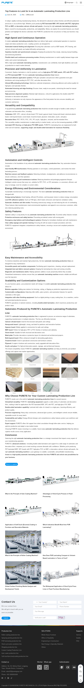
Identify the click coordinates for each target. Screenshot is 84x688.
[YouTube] (2, 678)
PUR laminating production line (11, 641)
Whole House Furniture (48, 635)
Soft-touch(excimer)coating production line (15, 656)
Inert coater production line (10, 653)
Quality (78, 638)
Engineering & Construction (50, 641)
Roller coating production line (11, 635)
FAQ (77, 641)
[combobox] (35, 602)
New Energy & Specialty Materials (52, 644)
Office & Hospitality (47, 638)
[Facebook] (5, 678)
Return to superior (11, 464)
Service (78, 635)
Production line (7, 631)
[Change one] (61, 617)
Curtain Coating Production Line (12, 650)
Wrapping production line (9, 647)
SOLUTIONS (45, 631)
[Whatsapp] (80, 667)
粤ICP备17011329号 (60, 685)
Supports (79, 631)
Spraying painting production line (12, 638)
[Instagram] (8, 678)
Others (43, 647)
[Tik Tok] (11, 678)
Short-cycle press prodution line (12, 644)
